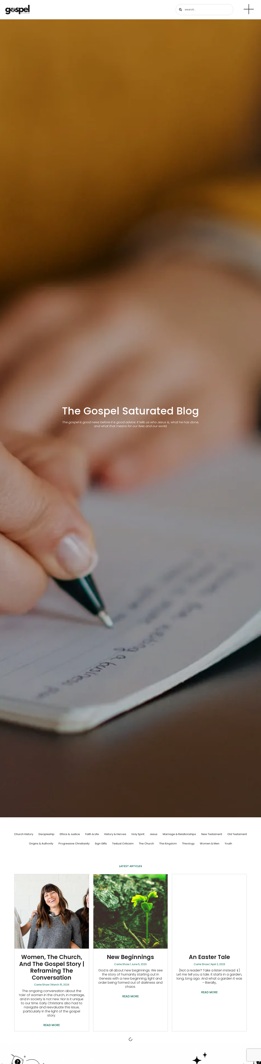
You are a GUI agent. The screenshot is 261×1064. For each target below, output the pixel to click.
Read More (51, 1025)
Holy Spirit (138, 834)
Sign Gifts (101, 843)
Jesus (153, 834)
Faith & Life (92, 834)
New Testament (211, 834)
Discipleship (46, 834)
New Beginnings (130, 957)
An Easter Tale (209, 957)
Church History (23, 834)
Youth (228, 843)
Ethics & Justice (70, 834)
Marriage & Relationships (179, 834)
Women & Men (209, 843)
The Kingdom (168, 843)
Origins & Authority (41, 843)
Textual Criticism (123, 843)
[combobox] (204, 9)
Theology (188, 843)
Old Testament (237, 834)
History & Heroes (115, 834)
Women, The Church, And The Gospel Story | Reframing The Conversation (51, 967)
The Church (146, 843)
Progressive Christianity (74, 843)
